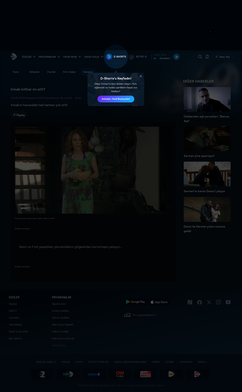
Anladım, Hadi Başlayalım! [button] (116, 98)
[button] (141, 76)
